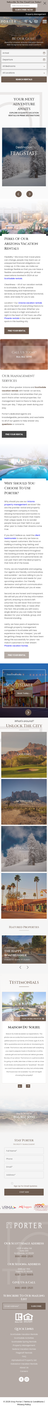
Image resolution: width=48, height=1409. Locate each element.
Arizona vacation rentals (30, 302)
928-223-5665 (24, 1274)
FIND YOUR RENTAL (16, 330)
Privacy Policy (24, 1404)
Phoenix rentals (11, 318)
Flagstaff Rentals (24, 1352)
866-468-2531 (24, 1256)
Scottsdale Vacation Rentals (24, 1334)
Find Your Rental (14, 434)
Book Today (24, 693)
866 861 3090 (24, 1117)
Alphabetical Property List (24, 1360)
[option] (24, 157)
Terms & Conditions (34, 1401)
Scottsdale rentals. (13, 278)
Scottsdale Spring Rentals (24, 1341)
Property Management (36, 14)
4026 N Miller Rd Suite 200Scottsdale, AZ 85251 (24, 1251)
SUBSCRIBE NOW (24, 9)
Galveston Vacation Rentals (24, 1363)
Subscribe (36, 1306)
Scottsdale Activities (24, 1338)
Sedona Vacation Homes (24, 1349)
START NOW (24, 1192)
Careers (24, 1371)
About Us (24, 1367)
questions (7, 424)
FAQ (24, 1356)
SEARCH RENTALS (24, 79)
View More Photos (32, 1019)
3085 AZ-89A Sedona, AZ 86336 (24, 1270)
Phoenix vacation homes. (16, 645)
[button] (24, 6)
